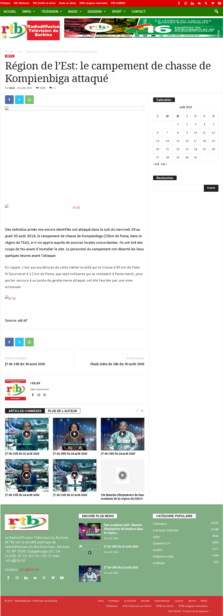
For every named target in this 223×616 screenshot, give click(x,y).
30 (187, 157)
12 (213, 132)
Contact (139, 11)
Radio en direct (67, 3)
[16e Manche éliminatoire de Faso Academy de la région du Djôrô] (122, 475)
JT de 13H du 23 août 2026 (70, 495)
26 (213, 149)
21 (167, 149)
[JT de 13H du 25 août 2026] (27, 434)
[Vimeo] (212, 3)
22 (177, 149)
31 (195, 157)
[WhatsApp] (29, 99)
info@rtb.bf (29, 569)
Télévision (49, 11)
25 (204, 149)
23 (187, 149)
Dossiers (95, 11)
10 (195, 132)
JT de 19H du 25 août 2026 (121, 567)
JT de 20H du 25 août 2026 (121, 546)
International (162, 600)
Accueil (10, 11)
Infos (26, 11)
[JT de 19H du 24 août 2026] (122, 434)
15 (177, 141)
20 (157, 149)
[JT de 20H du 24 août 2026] (74, 434)
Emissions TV (161, 543)
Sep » (164, 164)
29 (177, 157)
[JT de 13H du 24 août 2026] (27, 475)
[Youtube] (219, 3)
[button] (216, 11)
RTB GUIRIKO (118, 3)
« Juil (156, 164)
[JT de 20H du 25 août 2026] (90, 553)
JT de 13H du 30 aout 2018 (25, 364)
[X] (206, 3)
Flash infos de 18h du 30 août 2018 (117, 364)
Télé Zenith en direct (44, 3)
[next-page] (142, 411)
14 (167, 141)
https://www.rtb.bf (39, 389)
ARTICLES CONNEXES (24, 411)
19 (213, 141)
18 (204, 141)
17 (195, 141)
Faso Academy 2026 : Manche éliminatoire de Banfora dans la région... (123, 528)
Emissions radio (163, 556)
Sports (192, 600)
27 (157, 157)
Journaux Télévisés (166, 530)
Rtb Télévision (21, 3)
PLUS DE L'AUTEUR (62, 411)
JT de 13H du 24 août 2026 (22, 495)
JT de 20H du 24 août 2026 (70, 453)
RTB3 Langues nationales (93, 3)
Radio (73, 11)
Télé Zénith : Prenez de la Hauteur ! (188, 611)
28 (167, 157)
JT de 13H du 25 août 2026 (22, 453)
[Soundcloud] (199, 3)
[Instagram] (185, 3)
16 (187, 141)
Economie (130, 600)
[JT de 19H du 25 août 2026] (90, 574)
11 (204, 132)
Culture (179, 600)
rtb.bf (12, 87)
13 (157, 141)
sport (117, 11)
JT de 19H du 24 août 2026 (118, 453)
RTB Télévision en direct (137, 606)
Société (157, 550)
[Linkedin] (192, 3)
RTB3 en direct (165, 606)
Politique (5, 3)
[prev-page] (137, 411)
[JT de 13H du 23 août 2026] (74, 475)
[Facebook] (179, 3)
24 (195, 149)
